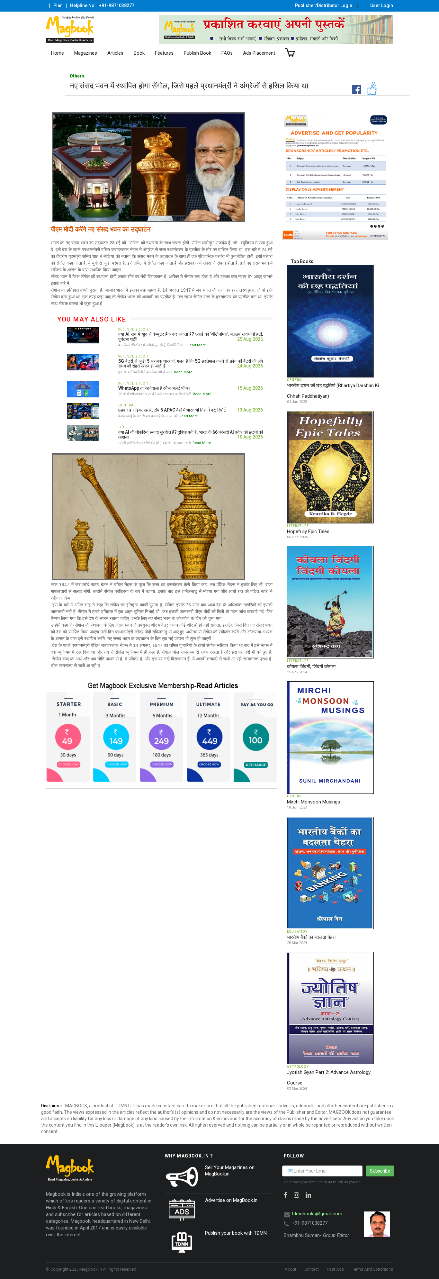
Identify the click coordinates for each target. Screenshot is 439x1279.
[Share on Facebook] (344, 84)
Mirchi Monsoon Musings (313, 802)
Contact (311, 1269)
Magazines (85, 53)
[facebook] (285, 1195)
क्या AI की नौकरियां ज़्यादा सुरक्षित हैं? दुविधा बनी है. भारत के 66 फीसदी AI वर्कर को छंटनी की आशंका (190, 435)
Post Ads (335, 1269)
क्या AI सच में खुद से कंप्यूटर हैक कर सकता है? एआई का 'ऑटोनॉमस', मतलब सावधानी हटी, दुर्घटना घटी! (190, 336)
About (290, 1269)
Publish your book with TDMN (236, 1233)
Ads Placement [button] (259, 53)
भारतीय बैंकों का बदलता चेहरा (311, 937)
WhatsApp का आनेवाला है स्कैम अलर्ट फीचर (154, 388)
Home (57, 53)
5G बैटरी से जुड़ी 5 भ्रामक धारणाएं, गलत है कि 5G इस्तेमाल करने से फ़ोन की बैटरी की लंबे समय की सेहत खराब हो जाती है (190, 363)
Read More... (198, 345)
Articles (115, 53)
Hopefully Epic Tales (308, 531)
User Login (381, 5)
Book (139, 53)
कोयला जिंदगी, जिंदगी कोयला (311, 666)
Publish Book (197, 53)
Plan (58, 5)
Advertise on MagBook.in (231, 1200)
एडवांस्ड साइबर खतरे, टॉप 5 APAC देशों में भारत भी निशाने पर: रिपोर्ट (172, 410)
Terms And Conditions (372, 1269)
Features (164, 53)
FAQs (227, 53)
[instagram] (296, 1195)
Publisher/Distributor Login (323, 5)
